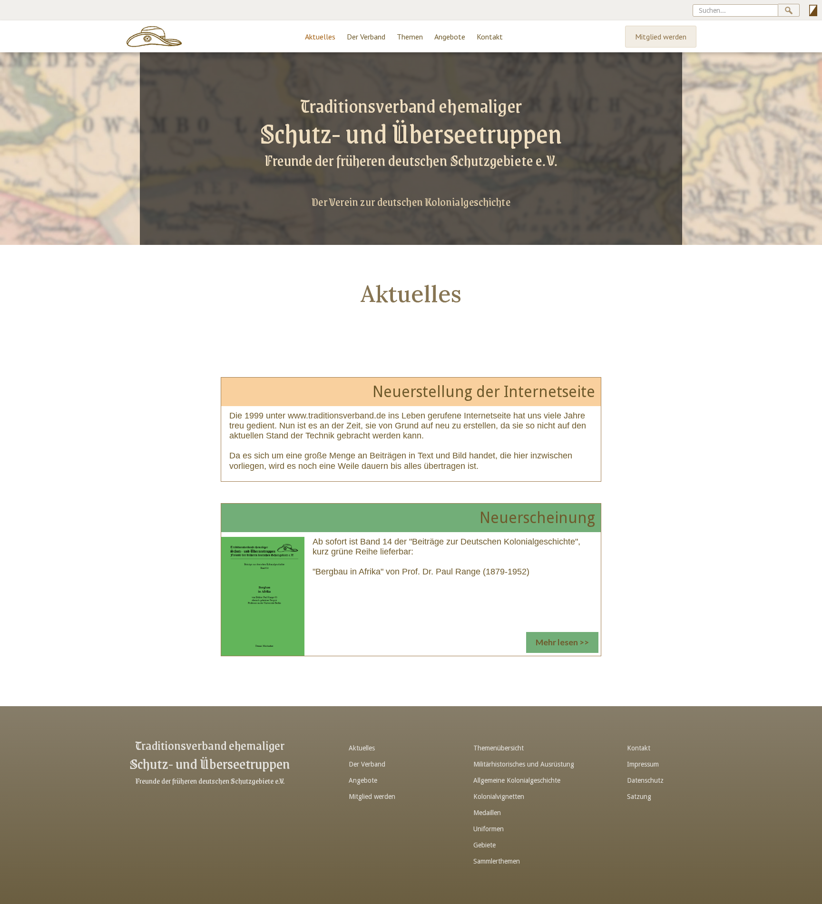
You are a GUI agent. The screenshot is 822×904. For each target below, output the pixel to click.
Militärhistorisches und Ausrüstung (523, 764)
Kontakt (490, 36)
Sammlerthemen (496, 861)
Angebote (449, 36)
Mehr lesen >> (562, 642)
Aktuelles (320, 36)
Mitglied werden (660, 36)
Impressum (643, 764)
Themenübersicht (498, 748)
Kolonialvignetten (498, 796)
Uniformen (488, 829)
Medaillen (487, 813)
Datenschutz (645, 780)
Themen (410, 36)
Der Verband (366, 36)
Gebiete (484, 845)
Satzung (639, 796)
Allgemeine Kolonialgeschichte (516, 780)
